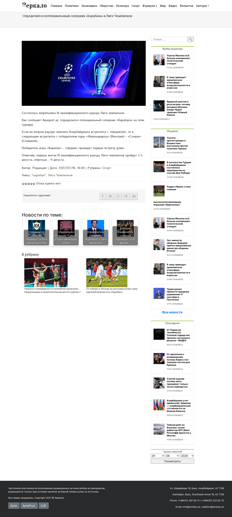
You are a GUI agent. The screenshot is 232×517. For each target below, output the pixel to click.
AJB (43, 505)
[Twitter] (110, 196)
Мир (163, 5)
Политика (72, 5)
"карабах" (39, 175)
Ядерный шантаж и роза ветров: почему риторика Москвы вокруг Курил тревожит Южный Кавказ (178, 108)
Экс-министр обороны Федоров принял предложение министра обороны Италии (179, 245)
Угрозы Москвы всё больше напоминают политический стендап (178, 59)
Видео (173, 5)
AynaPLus (29, 505)
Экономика (89, 5)
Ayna (14, 505)
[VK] (133, 196)
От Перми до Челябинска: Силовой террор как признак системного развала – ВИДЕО (178, 335)
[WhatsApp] (118, 196)
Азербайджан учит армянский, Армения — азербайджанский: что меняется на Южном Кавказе (179, 405)
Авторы (201, 5)
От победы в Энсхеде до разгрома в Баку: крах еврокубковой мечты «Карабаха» (112, 290)
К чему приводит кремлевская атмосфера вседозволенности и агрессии (178, 82)
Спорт (136, 5)
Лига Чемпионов (60, 175)
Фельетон (186, 5)
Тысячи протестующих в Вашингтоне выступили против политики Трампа (177, 143)
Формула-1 (149, 5)
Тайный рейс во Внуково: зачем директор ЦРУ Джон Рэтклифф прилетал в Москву (179, 430)
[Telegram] (126, 196)
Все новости (172, 312)
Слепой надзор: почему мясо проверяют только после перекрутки (177, 382)
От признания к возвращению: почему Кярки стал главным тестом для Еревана (178, 359)
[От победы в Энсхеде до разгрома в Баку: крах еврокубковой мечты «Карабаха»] (106, 272)
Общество (106, 5)
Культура (122, 5)
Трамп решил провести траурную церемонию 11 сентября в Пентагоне (178, 294)
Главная (56, 5)
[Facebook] (102, 196)
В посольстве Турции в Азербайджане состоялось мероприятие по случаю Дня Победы (179, 167)
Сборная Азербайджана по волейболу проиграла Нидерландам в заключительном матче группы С (52, 290)
